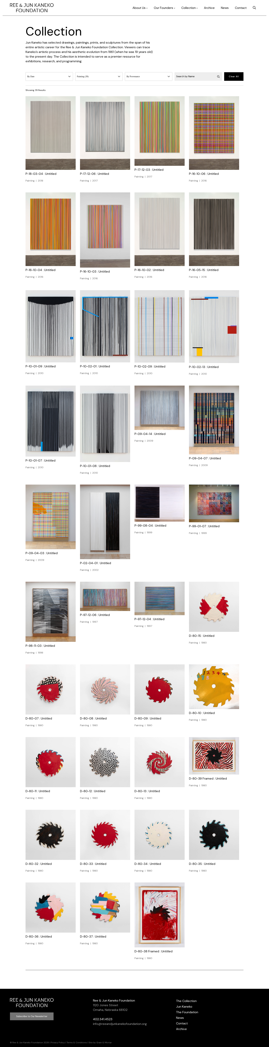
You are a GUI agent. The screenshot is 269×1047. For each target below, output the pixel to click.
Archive (209, 8)
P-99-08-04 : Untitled (150, 526)
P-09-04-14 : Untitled (149, 434)
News (225, 8)
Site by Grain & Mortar (100, 1042)
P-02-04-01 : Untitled (95, 563)
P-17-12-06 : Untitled (94, 174)
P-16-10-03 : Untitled (95, 271)
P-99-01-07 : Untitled (204, 526)
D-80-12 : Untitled (92, 791)
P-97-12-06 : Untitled (95, 615)
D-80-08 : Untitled (93, 718)
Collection (188, 8)
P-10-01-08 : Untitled (95, 466)
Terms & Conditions (76, 1042)
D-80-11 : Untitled (38, 791)
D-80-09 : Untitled (147, 718)
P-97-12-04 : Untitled (149, 619)
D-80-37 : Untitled (93, 936)
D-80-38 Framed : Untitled (153, 951)
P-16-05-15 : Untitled (203, 270)
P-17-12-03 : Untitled (148, 170)
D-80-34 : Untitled (147, 864)
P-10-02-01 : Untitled (95, 366)
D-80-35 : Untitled (202, 864)
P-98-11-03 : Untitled (40, 646)
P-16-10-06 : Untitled (204, 174)
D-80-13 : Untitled (147, 791)
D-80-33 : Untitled (93, 864)
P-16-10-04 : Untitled (40, 270)
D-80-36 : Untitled (39, 936)
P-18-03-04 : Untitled (41, 174)
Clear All (234, 76)
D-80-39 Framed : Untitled (208, 778)
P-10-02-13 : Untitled (204, 367)
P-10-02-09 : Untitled (149, 366)
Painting (30, 180)
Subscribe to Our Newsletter (31, 1016)
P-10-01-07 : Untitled (40, 460)
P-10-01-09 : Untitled (41, 366)
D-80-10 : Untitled (202, 713)
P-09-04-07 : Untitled (205, 458)
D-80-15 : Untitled (201, 636)
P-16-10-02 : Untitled (149, 270)
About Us (139, 8)
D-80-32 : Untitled (39, 864)
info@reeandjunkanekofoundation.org (120, 1024)
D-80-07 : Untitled (39, 718)
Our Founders (163, 8)
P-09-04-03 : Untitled (42, 553)
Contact (241, 8)
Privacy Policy (58, 1042)
